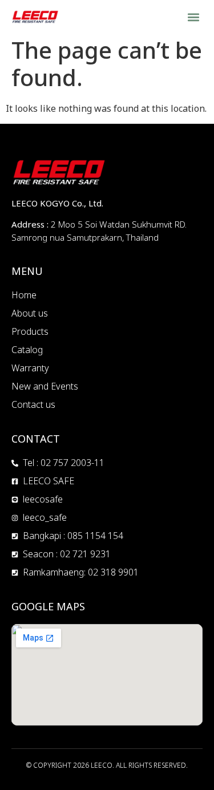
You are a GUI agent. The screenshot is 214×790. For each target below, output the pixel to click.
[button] (193, 16)
